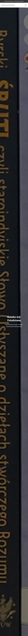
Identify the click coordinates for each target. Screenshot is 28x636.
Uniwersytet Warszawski (8, 1)
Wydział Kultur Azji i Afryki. (19, 1)
